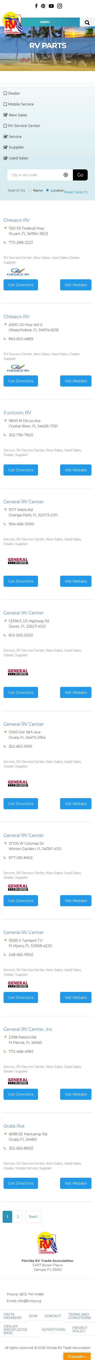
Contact (53, 1316)
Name (37, 190)
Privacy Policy (79, 1329)
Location (57, 190)
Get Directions (20, 285)
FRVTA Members (13, 1316)
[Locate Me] (65, 175)
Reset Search (75, 192)
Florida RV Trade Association (12, 23)
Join (33, 1316)
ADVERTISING (53, 1329)
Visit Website (76, 285)
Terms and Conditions (79, 1316)
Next (33, 1217)
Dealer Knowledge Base (15, 1329)
